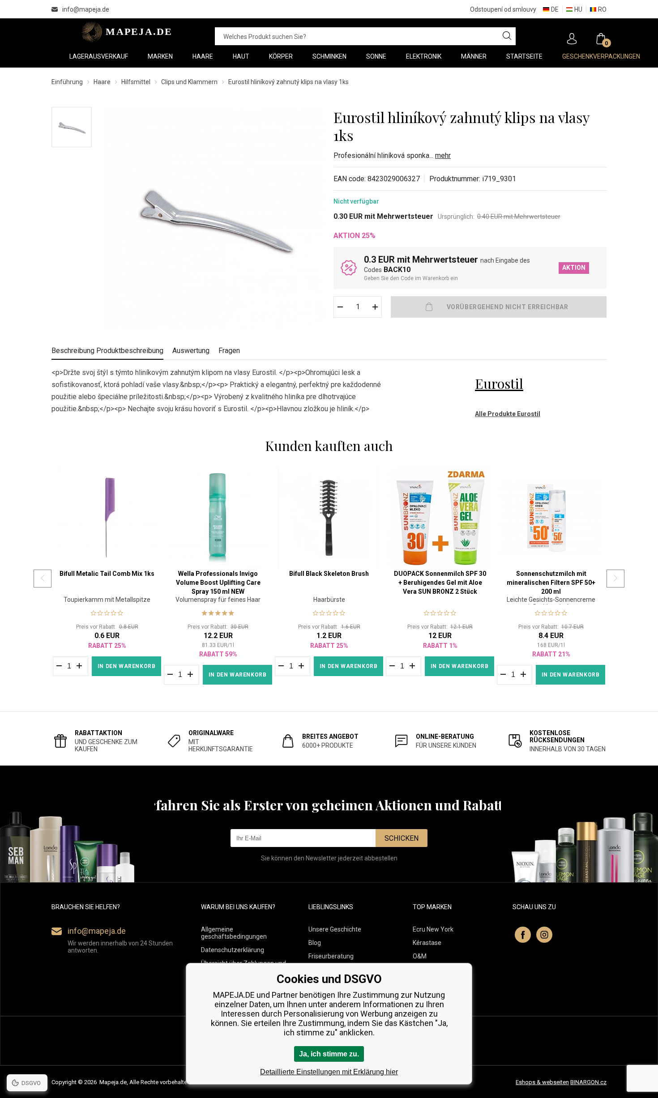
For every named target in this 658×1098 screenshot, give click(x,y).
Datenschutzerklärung (232, 949)
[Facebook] (523, 935)
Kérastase (427, 942)
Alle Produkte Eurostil (507, 413)
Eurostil (499, 383)
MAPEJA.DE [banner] (124, 31)
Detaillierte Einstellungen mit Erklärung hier (329, 1072)
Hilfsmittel (135, 81)
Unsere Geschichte (334, 929)
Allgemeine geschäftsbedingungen (234, 933)
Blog (314, 942)
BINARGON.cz (588, 1082)
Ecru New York (433, 929)
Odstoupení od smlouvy (503, 9)
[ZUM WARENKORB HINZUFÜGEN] (499, 307)
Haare (102, 81)
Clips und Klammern (189, 81)
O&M (420, 956)
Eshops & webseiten (542, 1082)
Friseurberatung (331, 956)
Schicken (402, 838)
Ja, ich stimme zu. (329, 1054)
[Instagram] (544, 935)
